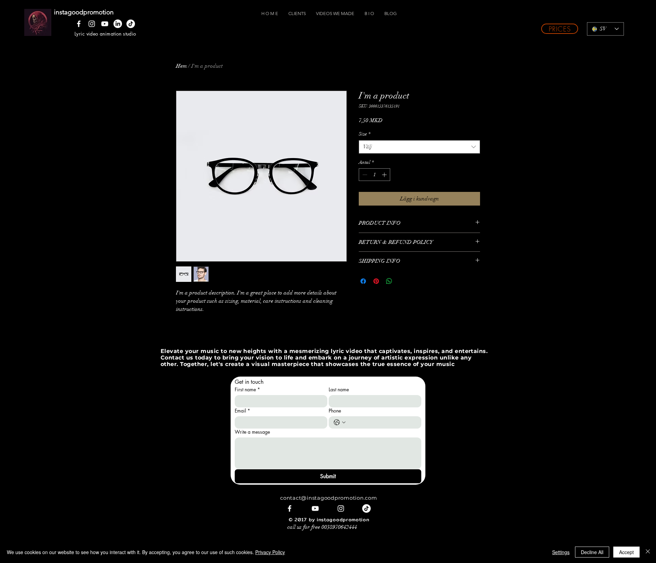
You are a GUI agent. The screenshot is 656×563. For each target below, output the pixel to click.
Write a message (252, 432)
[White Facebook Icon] (78, 23)
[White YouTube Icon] (104, 23)
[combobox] (419, 147)
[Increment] (385, 175)
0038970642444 (339, 527)
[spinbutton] (374, 175)
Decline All (592, 552)
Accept (626, 552)
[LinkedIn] (117, 23)
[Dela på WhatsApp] (389, 281)
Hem (181, 66)
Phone (335, 411)
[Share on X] (402, 281)
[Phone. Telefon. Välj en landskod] (339, 422)
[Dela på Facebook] (363, 281)
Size (364, 134)
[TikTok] (130, 23)
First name (247, 389)
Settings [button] (561, 552)
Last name (339, 389)
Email (242, 411)
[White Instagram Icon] (91, 23)
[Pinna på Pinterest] (376, 281)
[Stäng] (648, 552)
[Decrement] (364, 175)
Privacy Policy (270, 552)
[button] (559, 29)
